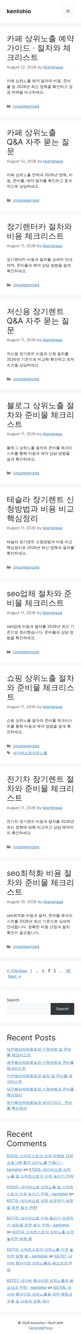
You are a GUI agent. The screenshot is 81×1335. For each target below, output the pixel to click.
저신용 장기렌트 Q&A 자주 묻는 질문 (38, 320)
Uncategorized (26, 106)
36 (68, 971)
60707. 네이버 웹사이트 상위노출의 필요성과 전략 (39, 1263)
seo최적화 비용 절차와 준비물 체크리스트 (40, 882)
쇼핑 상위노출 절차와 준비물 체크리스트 (40, 687)
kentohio (19, 11)
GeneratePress (41, 1328)
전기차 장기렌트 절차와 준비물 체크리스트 (40, 788)
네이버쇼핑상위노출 (30, 753)
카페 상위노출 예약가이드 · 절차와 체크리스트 (40, 48)
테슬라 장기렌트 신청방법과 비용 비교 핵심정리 (40, 509)
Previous (17, 971)
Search (13, 1000)
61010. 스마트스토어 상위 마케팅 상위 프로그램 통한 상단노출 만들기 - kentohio (40, 1163)
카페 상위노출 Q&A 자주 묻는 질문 (38, 142)
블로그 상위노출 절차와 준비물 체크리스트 (40, 415)
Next (14, 976)
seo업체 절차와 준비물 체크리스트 (39, 598)
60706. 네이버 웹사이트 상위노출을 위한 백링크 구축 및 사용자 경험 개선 (39, 1294)
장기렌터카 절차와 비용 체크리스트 (39, 231)
